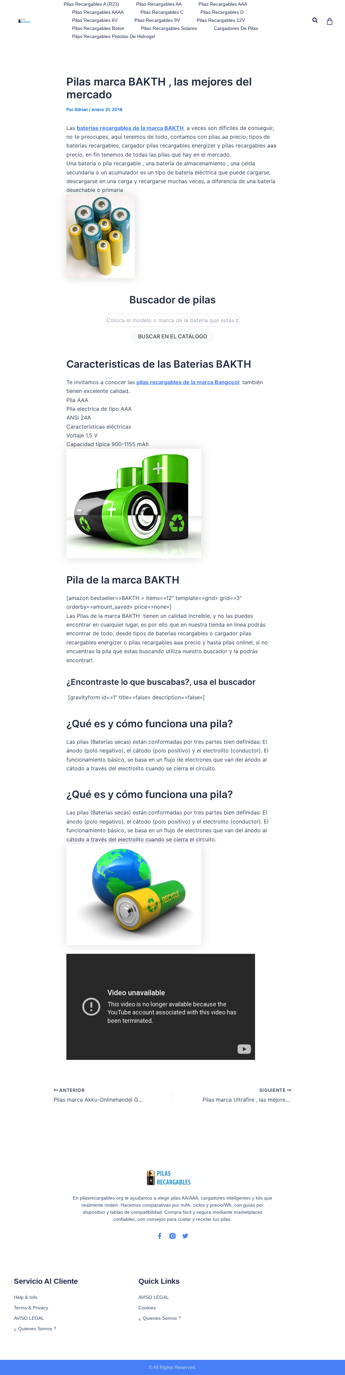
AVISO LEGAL (29, 1318)
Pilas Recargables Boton (98, 28)
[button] (315, 20)
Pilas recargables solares (169, 28)
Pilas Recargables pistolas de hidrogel (113, 36)
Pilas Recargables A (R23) (91, 4)
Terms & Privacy (31, 1307)
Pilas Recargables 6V (95, 20)
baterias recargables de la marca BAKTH (131, 128)
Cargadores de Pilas (236, 28)
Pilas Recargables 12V (221, 20)
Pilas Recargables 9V (157, 20)
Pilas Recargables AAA (222, 4)
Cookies (147, 1307)
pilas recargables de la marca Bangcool (188, 382)
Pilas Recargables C (162, 12)
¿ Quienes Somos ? (35, 1328)
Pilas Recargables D (222, 12)
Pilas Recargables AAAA (98, 12)
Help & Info (25, 1297)
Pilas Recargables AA (159, 4)
